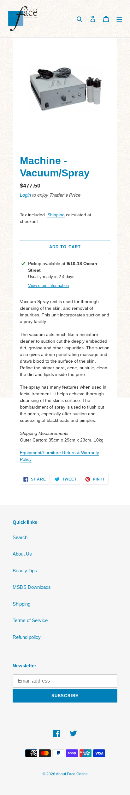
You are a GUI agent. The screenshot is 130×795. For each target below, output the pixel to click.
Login (25, 195)
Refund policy (27, 637)
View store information (48, 285)
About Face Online (72, 774)
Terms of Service (30, 620)
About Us (22, 553)
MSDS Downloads (32, 587)
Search (20, 537)
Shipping (56, 214)
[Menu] (119, 19)
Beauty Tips (25, 570)
